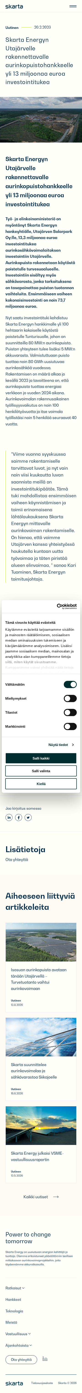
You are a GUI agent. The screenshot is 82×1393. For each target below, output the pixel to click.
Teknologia (14, 1311)
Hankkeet (13, 1299)
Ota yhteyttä (21, 1360)
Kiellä (41, 784)
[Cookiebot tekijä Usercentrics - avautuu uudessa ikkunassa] (58, 607)
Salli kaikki (41, 758)
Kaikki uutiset (35, 1196)
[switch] (70, 698)
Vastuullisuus (16, 1334)
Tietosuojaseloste (42, 1383)
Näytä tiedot (58, 745)
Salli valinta (41, 771)
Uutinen (11, 28)
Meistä (11, 1322)
